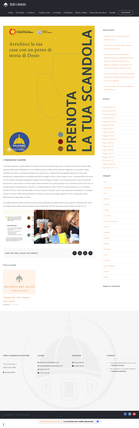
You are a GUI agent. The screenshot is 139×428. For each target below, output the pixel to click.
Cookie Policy (79, 366)
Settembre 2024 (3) (109, 121)
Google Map (9, 372)
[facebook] (125, 414)
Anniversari (108, 188)
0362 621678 (44, 369)
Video (106, 277)
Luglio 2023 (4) (108, 146)
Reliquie (107, 244)
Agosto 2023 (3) (108, 143)
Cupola (106, 210)
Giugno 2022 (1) (108, 153)
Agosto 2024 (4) (108, 125)
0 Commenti (15, 304)
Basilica (106, 199)
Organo (106, 238)
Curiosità (107, 216)
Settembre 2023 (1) (109, 139)
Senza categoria (109, 266)
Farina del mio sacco (111, 221)
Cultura (106, 204)
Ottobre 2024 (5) (108, 118)
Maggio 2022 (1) (108, 157)
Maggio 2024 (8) (108, 136)
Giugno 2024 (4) (108, 132)
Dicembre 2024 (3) (109, 111)
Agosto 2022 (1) (108, 150)
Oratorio (107, 232)
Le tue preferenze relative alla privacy (78, 421)
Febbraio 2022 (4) (109, 164)
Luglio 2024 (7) (108, 129)
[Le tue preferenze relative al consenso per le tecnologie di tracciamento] (3, 424)
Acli (105, 182)
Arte (105, 193)
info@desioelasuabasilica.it (51, 366)
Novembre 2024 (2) (109, 114)
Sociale (106, 271)
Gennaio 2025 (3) (109, 107)
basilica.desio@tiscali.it (49, 362)
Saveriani (107, 260)
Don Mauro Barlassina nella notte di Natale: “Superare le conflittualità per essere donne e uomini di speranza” (119, 77)
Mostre (106, 227)
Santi (105, 255)
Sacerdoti (107, 249)
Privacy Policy (78, 362)
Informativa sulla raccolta (50, 421)
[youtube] (134, 414)
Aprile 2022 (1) (108, 161)
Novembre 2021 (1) (109, 168)
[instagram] (129, 414)
